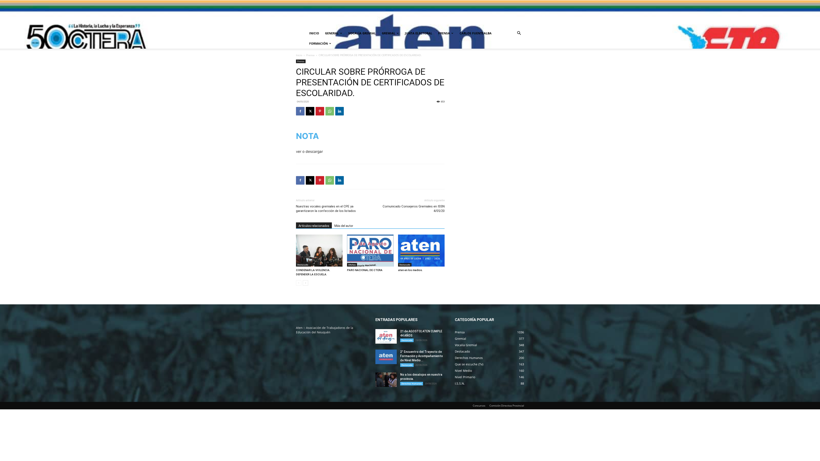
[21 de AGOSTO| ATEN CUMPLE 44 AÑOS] (386, 336)
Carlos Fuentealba (476, 33)
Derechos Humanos (411, 383)
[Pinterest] (320, 111)
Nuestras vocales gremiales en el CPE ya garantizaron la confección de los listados (326, 208)
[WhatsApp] (329, 111)
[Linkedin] (339, 111)
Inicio (314, 33)
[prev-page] (298, 283)
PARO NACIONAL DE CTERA (364, 270)
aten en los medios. (410, 270)
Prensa (444, 33)
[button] (519, 34)
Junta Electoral (418, 33)
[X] (310, 111)
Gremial (388, 33)
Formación (318, 43)
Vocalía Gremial (362, 33)
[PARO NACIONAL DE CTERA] (370, 251)
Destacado (302, 264)
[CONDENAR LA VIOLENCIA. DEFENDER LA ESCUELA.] (319, 251)
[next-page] (305, 283)
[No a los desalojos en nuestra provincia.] (386, 379)
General (332, 33)
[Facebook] (300, 111)
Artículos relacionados (314, 226)
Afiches (352, 264)
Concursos (479, 405)
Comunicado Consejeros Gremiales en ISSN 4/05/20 (414, 208)
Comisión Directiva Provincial (506, 405)
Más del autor (343, 226)
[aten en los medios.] (421, 251)
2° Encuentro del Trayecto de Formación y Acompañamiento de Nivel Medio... (421, 356)
